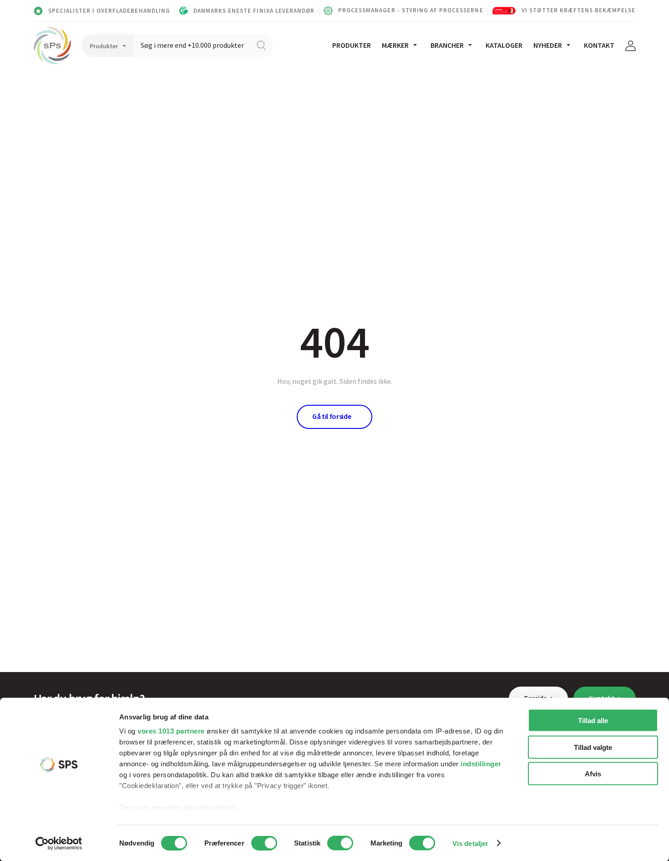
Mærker (395, 45)
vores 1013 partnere (171, 731)
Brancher (447, 45)
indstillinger (481, 764)
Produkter (351, 45)
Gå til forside (331, 416)
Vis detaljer (470, 843)
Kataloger (504, 45)
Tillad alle (593, 720)
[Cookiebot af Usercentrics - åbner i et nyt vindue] (59, 843)
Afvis (593, 774)
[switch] (264, 843)
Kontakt (599, 45)
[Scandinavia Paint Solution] (52, 45)
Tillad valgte (593, 747)
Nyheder (547, 45)
